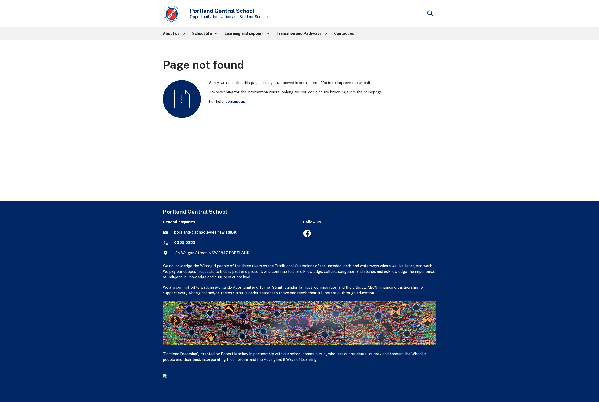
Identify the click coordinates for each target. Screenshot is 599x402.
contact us (235, 101)
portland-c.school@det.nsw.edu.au (205, 232)
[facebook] (307, 236)
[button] (173, 33)
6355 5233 (184, 242)
